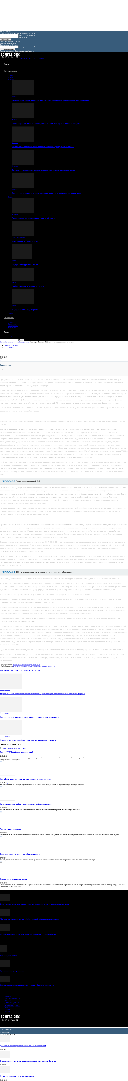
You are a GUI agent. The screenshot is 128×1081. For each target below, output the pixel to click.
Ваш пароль (22, 37)
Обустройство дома (10, 71)
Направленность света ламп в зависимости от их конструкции (34, 666)
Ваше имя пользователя (26, 35)
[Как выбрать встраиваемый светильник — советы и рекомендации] (11, 711)
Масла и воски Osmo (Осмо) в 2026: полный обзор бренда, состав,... (29, 919)
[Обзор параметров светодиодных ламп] (5, 1072)
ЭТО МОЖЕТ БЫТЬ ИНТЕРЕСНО (13, 670)
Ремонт (10, 322)
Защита (10, 77)
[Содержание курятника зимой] (22, 259)
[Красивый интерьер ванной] (5, 967)
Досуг (10, 336)
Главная (6, 64)
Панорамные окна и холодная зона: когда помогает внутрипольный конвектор (34, 904)
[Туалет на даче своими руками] (7, 875)
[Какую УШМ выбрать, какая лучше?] (13, 748)
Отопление (12, 324)
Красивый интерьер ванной (12, 971)
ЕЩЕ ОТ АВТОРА (33, 670)
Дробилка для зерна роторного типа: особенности (34, 218)
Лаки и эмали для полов (10, 829)
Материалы (12, 327)
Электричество (13, 326)
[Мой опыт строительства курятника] (23, 280)
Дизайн (10, 75)
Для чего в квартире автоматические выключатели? (23, 1046)
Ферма (10, 197)
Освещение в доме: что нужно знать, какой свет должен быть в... (28, 1061)
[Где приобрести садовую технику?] (23, 236)
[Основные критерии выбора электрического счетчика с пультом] (11, 734)
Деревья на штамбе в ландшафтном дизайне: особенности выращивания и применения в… (51, 100)
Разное (6, 332)
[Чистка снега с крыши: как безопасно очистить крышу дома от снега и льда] (23, 141)
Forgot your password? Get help (10, 41)
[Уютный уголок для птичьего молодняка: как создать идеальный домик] (23, 164)
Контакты (7, 1029)
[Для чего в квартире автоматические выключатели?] (5, 1042)
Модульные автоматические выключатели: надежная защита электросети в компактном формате (42, 694)
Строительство (9, 318)
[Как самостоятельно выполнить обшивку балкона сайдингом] (5, 981)
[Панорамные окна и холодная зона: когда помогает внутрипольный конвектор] (5, 900)
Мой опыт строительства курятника (28, 286)
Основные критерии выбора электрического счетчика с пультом (28, 740)
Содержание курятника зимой (25, 265)
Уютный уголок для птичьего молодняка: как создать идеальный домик (43, 170)
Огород (10, 313)
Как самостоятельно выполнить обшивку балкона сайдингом (27, 985)
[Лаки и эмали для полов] (7, 825)
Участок (11, 79)
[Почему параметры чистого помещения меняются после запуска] (5, 930)
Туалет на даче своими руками (13, 879)
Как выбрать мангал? (9, 956)
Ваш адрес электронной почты (29, 47)
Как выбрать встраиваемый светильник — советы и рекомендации (29, 717)
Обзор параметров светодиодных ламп (26, 665)
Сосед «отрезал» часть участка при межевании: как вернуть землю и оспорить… (47, 123)
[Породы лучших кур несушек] (23, 304)
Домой (2, 342)
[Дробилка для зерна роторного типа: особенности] (23, 212)
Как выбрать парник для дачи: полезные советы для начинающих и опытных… (47, 193)
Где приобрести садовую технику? (27, 241)
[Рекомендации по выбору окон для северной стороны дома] (7, 800)
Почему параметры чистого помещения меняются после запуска (28, 934)
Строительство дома (12, 342)
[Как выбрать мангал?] (3, 952)
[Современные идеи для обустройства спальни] (7, 850)
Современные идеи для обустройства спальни (20, 854)
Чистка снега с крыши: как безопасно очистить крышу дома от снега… (43, 147)
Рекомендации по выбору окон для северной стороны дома (26, 804)
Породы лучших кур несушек (25, 309)
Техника (15, 214)
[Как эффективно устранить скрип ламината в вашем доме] (7, 775)
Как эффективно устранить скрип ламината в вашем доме (25, 779)
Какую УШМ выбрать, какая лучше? (16, 752)
